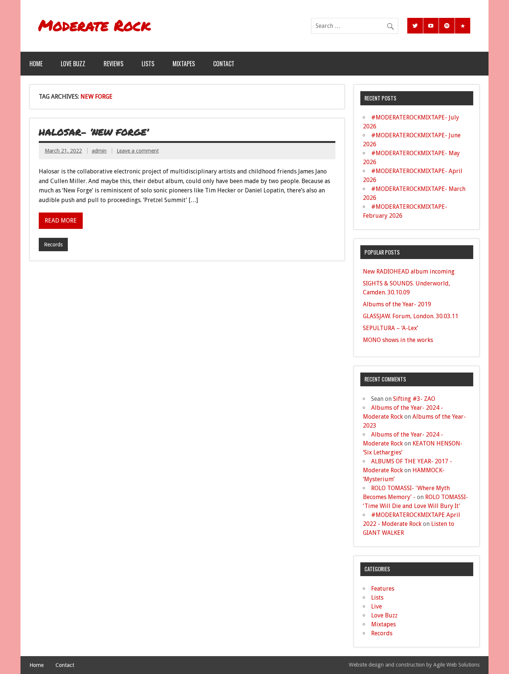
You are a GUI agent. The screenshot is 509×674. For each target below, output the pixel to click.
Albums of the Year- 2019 (397, 304)
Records (53, 244)
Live (376, 606)
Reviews (113, 63)
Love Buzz (73, 63)
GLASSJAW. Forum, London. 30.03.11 (410, 316)
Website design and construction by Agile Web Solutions (414, 665)
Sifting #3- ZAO (414, 398)
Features (382, 588)
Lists (148, 63)
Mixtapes (184, 63)
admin (99, 151)
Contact (223, 63)
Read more (61, 220)
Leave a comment (138, 151)
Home (35, 63)
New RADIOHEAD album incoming (409, 271)
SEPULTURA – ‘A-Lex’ (390, 328)
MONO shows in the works (398, 340)
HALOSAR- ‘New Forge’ (93, 131)
